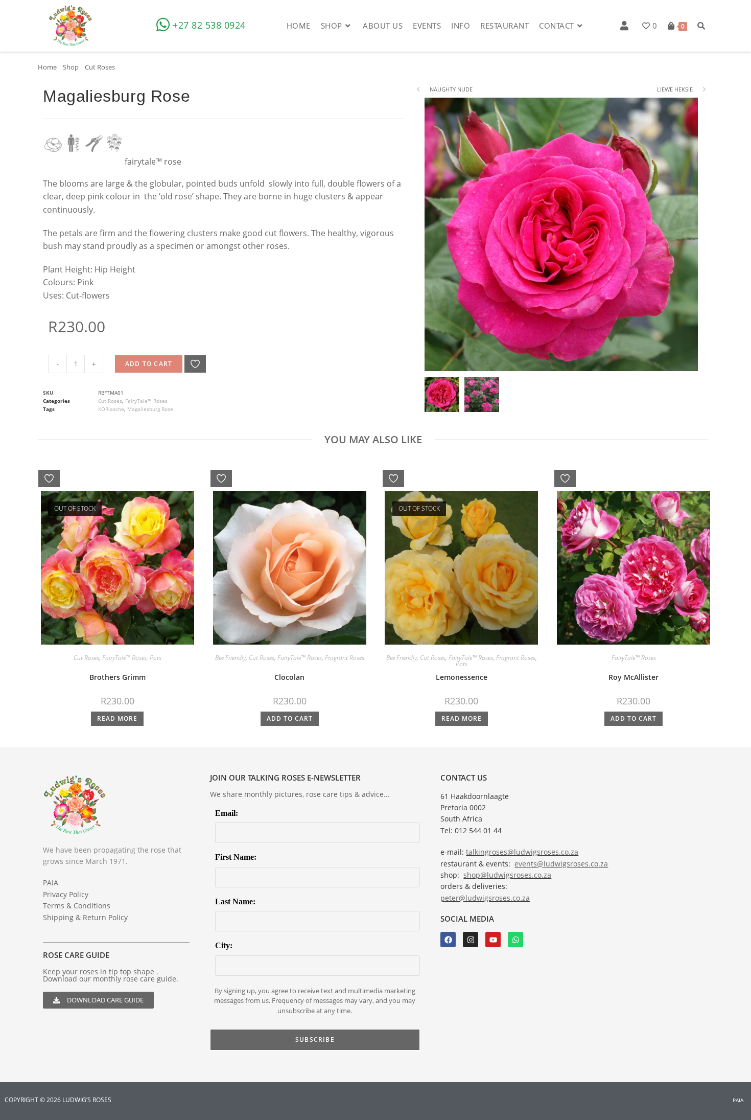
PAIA (50, 882)
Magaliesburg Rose (150, 409)
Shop (71, 67)
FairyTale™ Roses (146, 400)
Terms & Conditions (76, 905)
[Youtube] (493, 939)
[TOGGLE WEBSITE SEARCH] (701, 25)
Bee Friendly (230, 657)
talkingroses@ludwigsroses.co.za (522, 852)
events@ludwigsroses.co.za (561, 863)
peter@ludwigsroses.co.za (485, 898)
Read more (117, 718)
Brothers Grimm (117, 677)
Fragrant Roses (344, 657)
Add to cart (148, 363)
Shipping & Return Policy (85, 917)
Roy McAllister (633, 677)
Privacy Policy (65, 894)
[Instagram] (470, 939)
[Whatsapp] (515, 939)
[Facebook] (448, 939)
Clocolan (289, 677)
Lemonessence (461, 677)
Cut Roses (100, 67)
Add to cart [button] (290, 718)
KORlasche (111, 409)
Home (47, 67)
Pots (155, 657)
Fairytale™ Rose (153, 161)
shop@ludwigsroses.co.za (507, 875)
